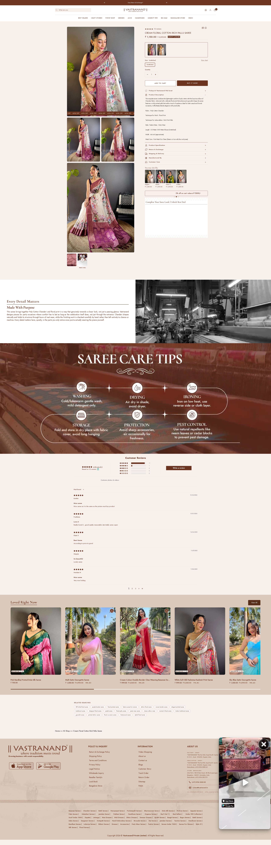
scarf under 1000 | (76, 817)
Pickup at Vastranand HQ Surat (160, 91)
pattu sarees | (74, 814)
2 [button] (132, 588)
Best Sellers (83, 18)
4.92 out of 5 (97, 467)
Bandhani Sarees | (75, 824)
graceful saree (80, 715)
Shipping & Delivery (156, 154)
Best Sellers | (177, 814)
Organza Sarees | (151, 814)
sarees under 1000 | (169, 824)
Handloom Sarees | (195, 821)
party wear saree (135, 711)
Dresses (121, 18)
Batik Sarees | (197, 817)
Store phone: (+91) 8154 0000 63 (197, 767)
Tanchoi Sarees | (180, 821)
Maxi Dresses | (107, 817)
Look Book (93, 782)
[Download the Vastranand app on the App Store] (21, 766)
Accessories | (125, 824)
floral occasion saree (110, 715)
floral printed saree (113, 707)
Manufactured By (155, 158)
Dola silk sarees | (168, 811)
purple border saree (98, 707)
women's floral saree (165, 711)
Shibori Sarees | (104, 824)
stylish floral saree (140, 715)
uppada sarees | (196, 811)
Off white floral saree (82, 707)
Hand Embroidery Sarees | (121, 821)
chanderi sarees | (89, 811)
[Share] (203, 28)
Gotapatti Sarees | (103, 821)
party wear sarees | (139, 824)
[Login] (210, 10)
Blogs (140, 765)
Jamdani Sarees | (166, 821)
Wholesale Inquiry (96, 773)
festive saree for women (130, 707)
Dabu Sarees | (74, 821)
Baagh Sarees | (172, 817)
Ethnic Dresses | (132, 817)
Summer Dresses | (146, 817)
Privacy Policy (94, 765)
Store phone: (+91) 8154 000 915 (197, 777)
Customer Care (154, 162)
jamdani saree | (104, 814)
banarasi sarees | (75, 811)
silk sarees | (73, 827)
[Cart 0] (215, 10)
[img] (78, 495)
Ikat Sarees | (153, 821)
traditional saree (80, 711)
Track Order (143, 773)
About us (142, 756)
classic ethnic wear (149, 711)
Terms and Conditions (98, 760)
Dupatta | (88, 817)
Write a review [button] (179, 468)
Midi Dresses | (119, 817)
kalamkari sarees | (88, 814)
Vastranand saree (125, 715)
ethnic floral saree (146, 707)
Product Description (156, 95)
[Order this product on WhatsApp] (206, 28)
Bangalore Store (178, 18)
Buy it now (192, 83)
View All (254, 602)
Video (190, 18)
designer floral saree (95, 711)
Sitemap (141, 782)
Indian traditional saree (182, 711)
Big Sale (164, 18)
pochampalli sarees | (134, 811)
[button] (124, 463)
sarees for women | (186, 824)
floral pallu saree (121, 711)
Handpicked (139, 18)
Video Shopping (145, 752)
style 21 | (199, 824)
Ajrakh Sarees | (159, 817)
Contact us (142, 760)
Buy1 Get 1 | (165, 814)
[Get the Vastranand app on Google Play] (49, 766)
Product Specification (157, 145)
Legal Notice (94, 769)
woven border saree (161, 707)
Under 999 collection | (194, 814)
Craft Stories (96, 18)
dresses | (115, 824)
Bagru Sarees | (185, 817)
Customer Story (144, 769)
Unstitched (150, 64)
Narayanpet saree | (118, 811)
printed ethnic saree (94, 715)
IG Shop (66, 731)
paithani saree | (119, 814)
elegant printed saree (177, 707)
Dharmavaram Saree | (152, 811)
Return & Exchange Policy (99, 752)
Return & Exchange (156, 149)
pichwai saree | (182, 811)
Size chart (204, 60)
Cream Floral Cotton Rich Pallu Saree (87, 731)
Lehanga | (96, 817)
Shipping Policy (95, 756)
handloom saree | (134, 814)
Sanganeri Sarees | (88, 821)
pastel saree (108, 711)
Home (57, 731)
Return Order (143, 777)
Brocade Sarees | (140, 821)
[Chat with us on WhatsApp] (206, 10)
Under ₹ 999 (153, 18)
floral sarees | (84, 827)
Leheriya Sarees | (90, 824)
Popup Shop (110, 18)
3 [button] (135, 588)
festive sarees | (154, 824)
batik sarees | (103, 811)
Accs (130, 18)
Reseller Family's (95, 777)
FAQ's (140, 786)
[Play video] (82, 260)
